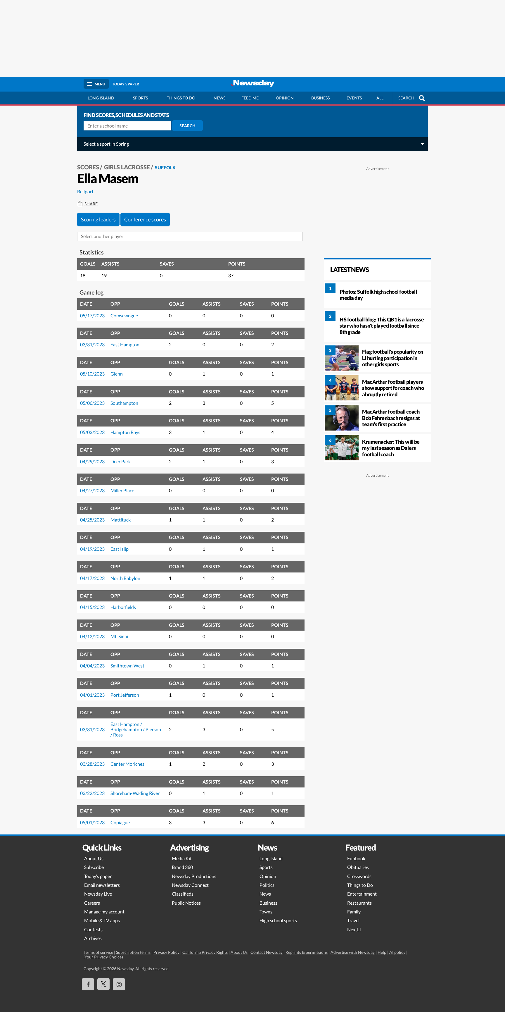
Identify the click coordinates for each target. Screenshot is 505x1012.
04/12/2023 (92, 636)
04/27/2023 (92, 490)
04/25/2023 (92, 519)
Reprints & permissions (307, 952)
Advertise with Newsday (353, 952)
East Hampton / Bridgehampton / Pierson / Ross (135, 729)
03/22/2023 (92, 793)
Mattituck (120, 519)
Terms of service (98, 952)
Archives (93, 938)
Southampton (124, 403)
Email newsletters (102, 885)
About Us (93, 858)
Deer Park (120, 461)
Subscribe (94, 867)
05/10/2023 (92, 373)
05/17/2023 (92, 315)
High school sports (278, 920)
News (219, 97)
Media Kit (182, 858)
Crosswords (359, 876)
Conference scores (145, 219)
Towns (266, 911)
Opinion (285, 97)
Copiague (120, 822)
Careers (92, 903)
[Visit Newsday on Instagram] (119, 984)
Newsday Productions (194, 876)
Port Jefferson (124, 695)
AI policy (397, 952)
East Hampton (124, 344)
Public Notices (186, 903)
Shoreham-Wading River (135, 793)
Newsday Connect (190, 885)
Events (354, 97)
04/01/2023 (92, 695)
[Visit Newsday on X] (103, 984)
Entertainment (362, 893)
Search (187, 125)
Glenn (116, 373)
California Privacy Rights (205, 952)
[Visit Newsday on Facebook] (88, 984)
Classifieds (182, 893)
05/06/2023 (92, 403)
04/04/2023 (92, 665)
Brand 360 (182, 867)
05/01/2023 (92, 822)
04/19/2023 (92, 549)
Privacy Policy (166, 952)
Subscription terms (133, 952)
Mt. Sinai (119, 636)
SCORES (88, 167)
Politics (267, 885)
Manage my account (104, 911)
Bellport (85, 191)
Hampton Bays (125, 432)
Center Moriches (127, 764)
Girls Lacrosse (127, 167)
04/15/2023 (92, 607)
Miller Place (122, 490)
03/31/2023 (92, 344)
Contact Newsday (266, 952)
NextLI (354, 929)
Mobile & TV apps (102, 920)
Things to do (181, 97)
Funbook (356, 858)
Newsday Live (98, 893)
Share (91, 204)
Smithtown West (127, 665)
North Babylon (125, 578)
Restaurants (359, 903)
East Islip (119, 549)
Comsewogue (124, 315)
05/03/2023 (92, 432)
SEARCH (406, 97)
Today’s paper (98, 876)
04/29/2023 (92, 461)
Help (382, 952)
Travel (353, 920)
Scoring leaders (98, 219)
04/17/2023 (92, 578)
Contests (93, 929)
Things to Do (360, 885)
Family (354, 911)
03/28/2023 (92, 764)
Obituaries (358, 867)
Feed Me (250, 97)
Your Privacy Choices (103, 956)
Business (320, 97)
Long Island (101, 97)
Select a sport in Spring (106, 144)
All (379, 97)
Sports (140, 97)
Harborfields (123, 607)
